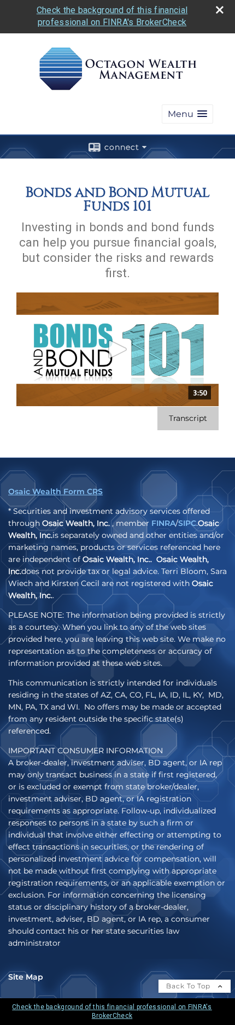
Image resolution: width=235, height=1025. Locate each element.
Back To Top (189, 986)
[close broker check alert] (219, 9)
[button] (187, 114)
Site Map (25, 977)
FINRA (163, 523)
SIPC (187, 523)
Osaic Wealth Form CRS (55, 491)
